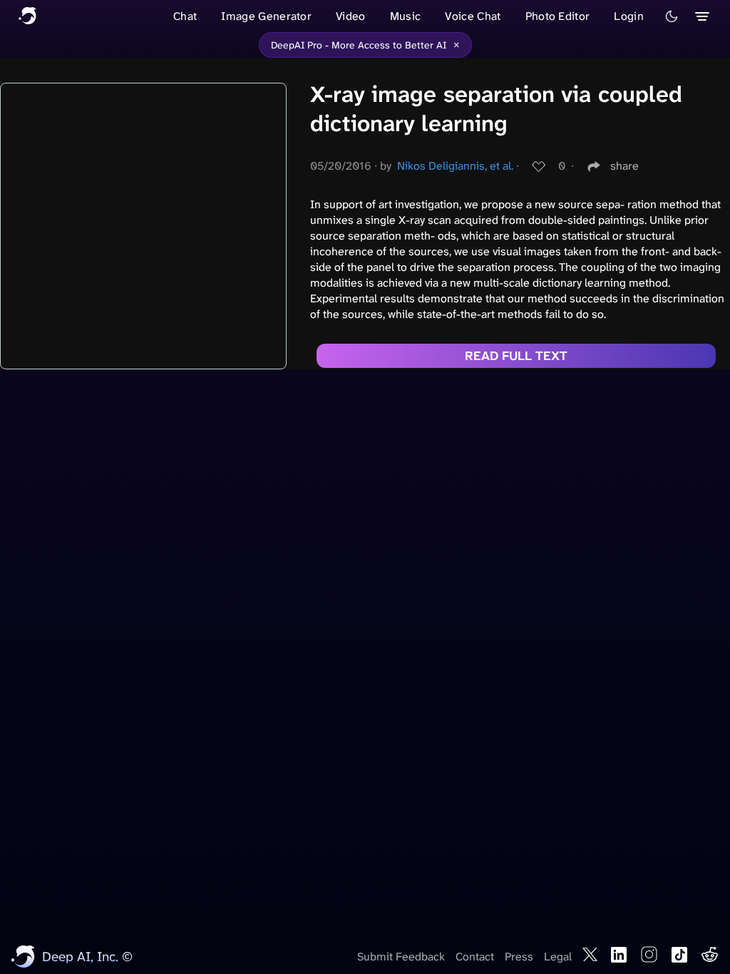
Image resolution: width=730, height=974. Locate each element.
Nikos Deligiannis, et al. (455, 165)
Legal (558, 956)
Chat (185, 16)
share (624, 165)
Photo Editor (557, 16)
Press (519, 956)
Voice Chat (472, 16)
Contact (475, 956)
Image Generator (266, 16)
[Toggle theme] (671, 16)
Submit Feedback (401, 956)
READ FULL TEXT (516, 355)
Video (351, 16)
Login (629, 16)
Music (405, 16)
